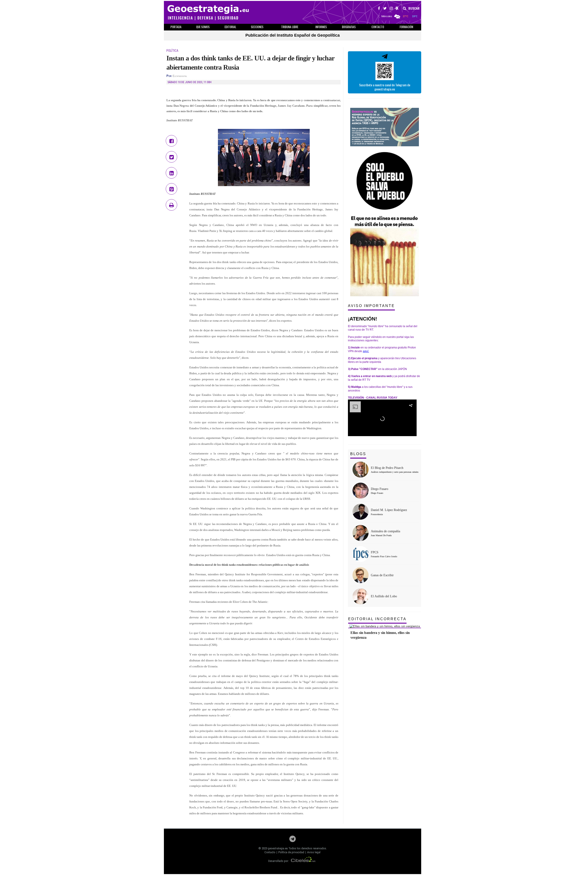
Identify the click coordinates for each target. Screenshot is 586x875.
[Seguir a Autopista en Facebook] (379, 9)
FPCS (374, 552)
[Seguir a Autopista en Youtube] (397, 9)
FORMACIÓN (406, 26)
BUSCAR (414, 8)
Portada (176, 26)
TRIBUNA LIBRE (289, 26)
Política (172, 50)
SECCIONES (257, 26)
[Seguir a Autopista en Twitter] (385, 9)
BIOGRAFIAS (349, 26)
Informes (321, 26)
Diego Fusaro (379, 489)
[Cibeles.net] (303, 861)
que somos (203, 26)
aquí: (366, 351)
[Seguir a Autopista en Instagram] (391, 9)
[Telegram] (292, 840)
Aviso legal (313, 852)
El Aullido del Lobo (384, 596)
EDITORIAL (230, 26)
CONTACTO (378, 26)
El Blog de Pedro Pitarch (387, 468)
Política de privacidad (291, 852)
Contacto (269, 852)
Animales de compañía (385, 531)
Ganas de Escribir (382, 575)
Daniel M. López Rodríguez (389, 510)
